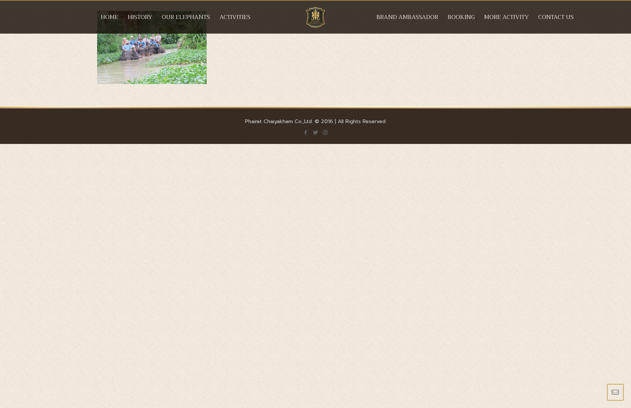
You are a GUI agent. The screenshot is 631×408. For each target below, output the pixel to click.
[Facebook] (305, 133)
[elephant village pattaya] (315, 24)
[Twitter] (315, 133)
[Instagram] (325, 133)
